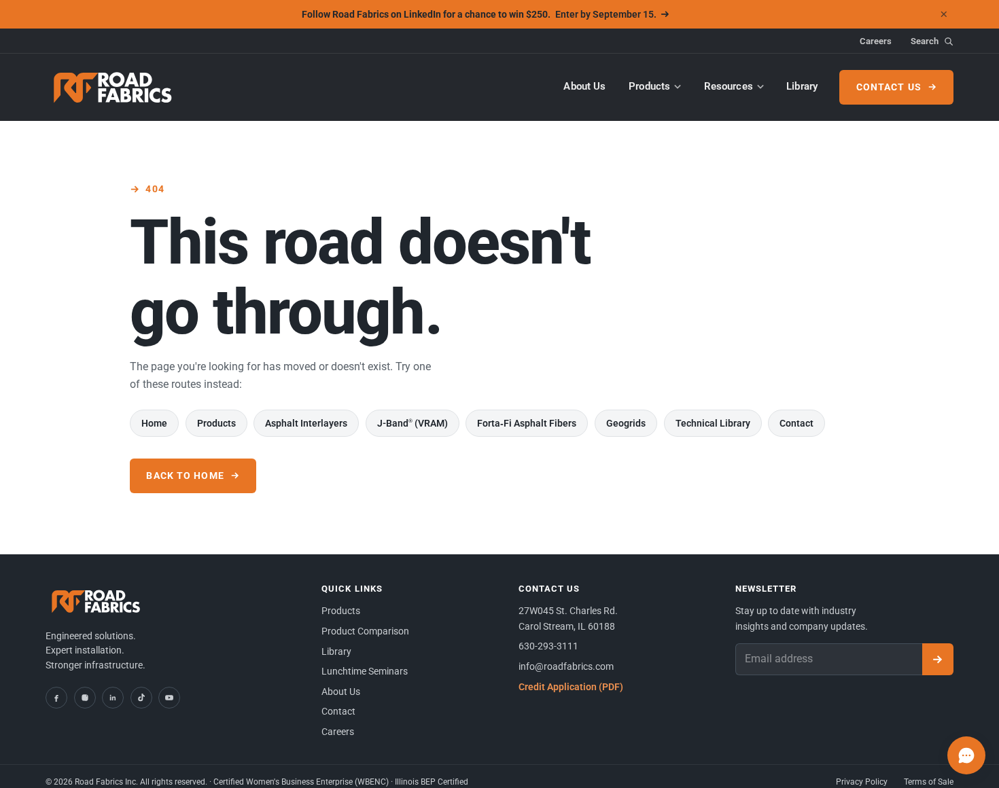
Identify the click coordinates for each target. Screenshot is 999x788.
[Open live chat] (966, 755)
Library (802, 86)
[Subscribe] (937, 659)
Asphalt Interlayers (306, 423)
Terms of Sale (928, 782)
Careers (876, 41)
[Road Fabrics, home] (113, 87)
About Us (584, 86)
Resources (728, 86)
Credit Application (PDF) (571, 686)
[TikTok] (141, 698)
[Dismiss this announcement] (943, 14)
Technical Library (713, 423)
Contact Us (889, 87)
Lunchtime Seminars (364, 671)
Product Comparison (365, 631)
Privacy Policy (862, 782)
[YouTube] (169, 698)
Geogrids (626, 423)
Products (649, 86)
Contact (796, 423)
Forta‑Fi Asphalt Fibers (526, 423)
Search (925, 41)
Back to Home (185, 475)
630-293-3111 (548, 646)
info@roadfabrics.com (566, 666)
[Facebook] (56, 698)
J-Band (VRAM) (412, 423)
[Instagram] (85, 698)
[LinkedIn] (113, 698)
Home (154, 423)
